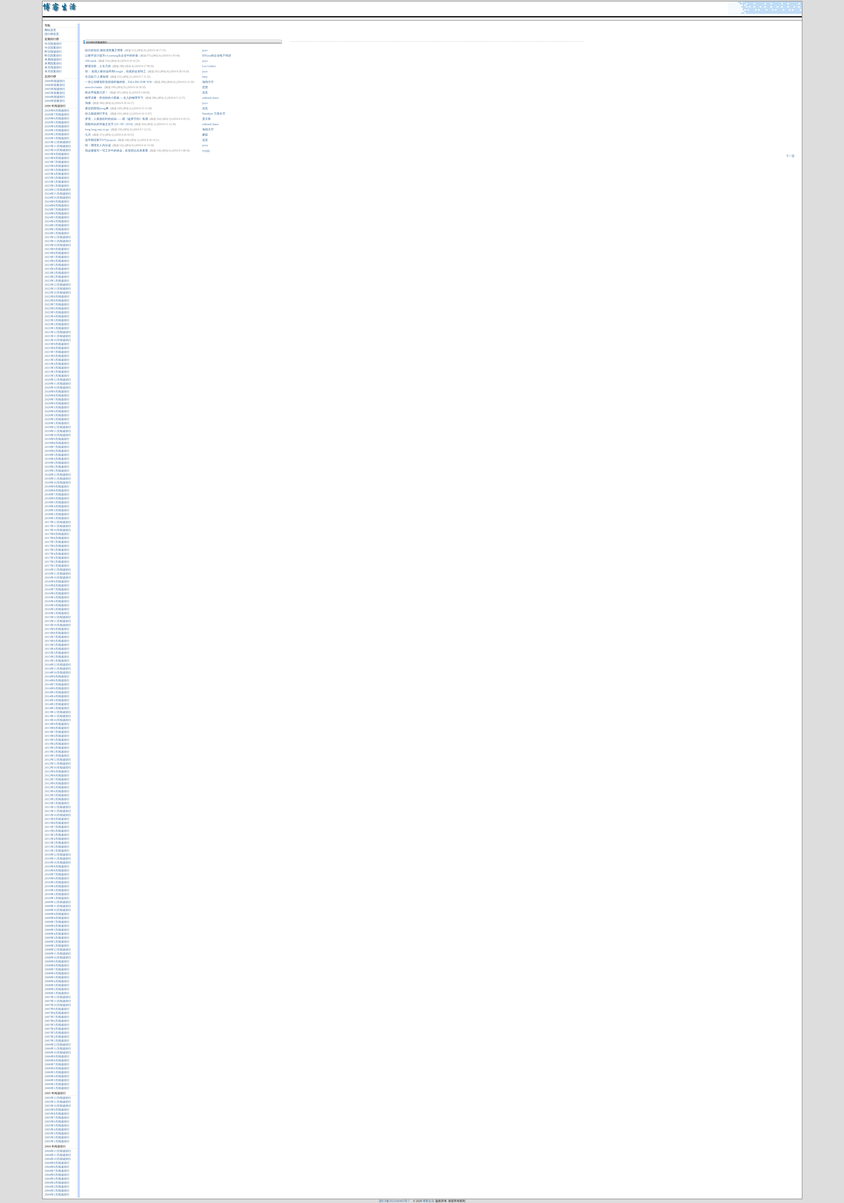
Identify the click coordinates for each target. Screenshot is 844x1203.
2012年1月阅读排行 (57, 803)
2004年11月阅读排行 (58, 1155)
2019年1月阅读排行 (57, 470)
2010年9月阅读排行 (57, 866)
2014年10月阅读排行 (58, 672)
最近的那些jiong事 (97, 108)
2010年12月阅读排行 (58, 854)
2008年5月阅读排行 (57, 977)
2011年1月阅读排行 (57, 850)
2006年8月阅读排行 (57, 1060)
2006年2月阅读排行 (57, 1084)
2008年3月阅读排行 (57, 985)
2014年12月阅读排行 (58, 664)
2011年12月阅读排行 (58, 807)
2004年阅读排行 (55, 97)
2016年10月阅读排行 (58, 577)
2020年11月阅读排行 (58, 383)
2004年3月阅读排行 (57, 1186)
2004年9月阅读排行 (57, 1163)
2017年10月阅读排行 (58, 530)
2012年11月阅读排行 (58, 763)
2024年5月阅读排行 (57, 217)
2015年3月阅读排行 (57, 652)
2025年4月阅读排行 (57, 173)
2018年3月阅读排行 (57, 510)
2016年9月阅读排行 (57, 581)
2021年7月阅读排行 (57, 352)
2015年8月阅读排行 (57, 633)
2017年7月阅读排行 (57, 542)
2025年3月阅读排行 (57, 177)
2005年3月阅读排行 (57, 1133)
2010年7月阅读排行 (57, 874)
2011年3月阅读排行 (57, 842)
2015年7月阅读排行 (57, 637)
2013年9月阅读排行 (57, 724)
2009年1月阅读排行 (57, 945)
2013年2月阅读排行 (57, 751)
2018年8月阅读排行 (57, 490)
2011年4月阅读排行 (57, 838)
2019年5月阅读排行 (57, 454)
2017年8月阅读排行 (57, 538)
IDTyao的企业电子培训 (216, 55)
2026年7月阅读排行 (57, 114)
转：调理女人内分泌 (98, 145)
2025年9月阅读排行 (57, 154)
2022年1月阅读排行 (57, 328)
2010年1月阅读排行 (57, 898)
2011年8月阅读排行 (57, 823)
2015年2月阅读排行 (57, 656)
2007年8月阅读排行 (57, 1013)
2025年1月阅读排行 (57, 185)
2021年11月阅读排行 (58, 336)
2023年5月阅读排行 (57, 265)
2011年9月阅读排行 (57, 819)
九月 (88, 134)
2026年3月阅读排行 (57, 130)
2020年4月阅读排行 (57, 411)
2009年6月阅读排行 (57, 925)
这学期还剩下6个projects (100, 140)
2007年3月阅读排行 (57, 1032)
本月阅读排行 (53, 67)
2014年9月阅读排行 (57, 676)
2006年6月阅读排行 (57, 1068)
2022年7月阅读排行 (57, 304)
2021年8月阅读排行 (57, 348)
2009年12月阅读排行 (58, 902)
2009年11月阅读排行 (58, 906)
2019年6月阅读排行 (57, 451)
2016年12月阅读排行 (58, 569)
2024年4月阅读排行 (57, 221)
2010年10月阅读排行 (58, 862)
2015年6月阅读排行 (57, 641)
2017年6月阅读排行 (57, 546)
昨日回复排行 (53, 55)
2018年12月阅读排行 (58, 474)
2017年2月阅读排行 (57, 561)
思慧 (205, 87)
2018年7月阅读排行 (57, 494)
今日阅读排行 (53, 43)
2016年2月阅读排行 (57, 609)
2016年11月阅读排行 (58, 573)
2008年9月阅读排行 (57, 961)
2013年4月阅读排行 (57, 743)
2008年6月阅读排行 (57, 973)
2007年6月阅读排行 (57, 1020)
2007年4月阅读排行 (57, 1028)
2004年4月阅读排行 (57, 1182)
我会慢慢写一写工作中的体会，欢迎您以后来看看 (116, 150)
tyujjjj (206, 150)
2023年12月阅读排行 (58, 237)
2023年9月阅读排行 (57, 249)
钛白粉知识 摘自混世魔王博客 (104, 50)
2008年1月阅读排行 (57, 993)
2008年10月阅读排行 (58, 957)
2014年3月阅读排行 (57, 700)
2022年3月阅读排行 (57, 320)
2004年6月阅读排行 (57, 1174)
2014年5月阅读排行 (57, 692)
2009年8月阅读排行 (57, 918)
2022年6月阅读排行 (57, 308)
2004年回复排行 (55, 100)
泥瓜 (205, 92)
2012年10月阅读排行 (58, 767)
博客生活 (428, 1201)
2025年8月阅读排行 (57, 158)
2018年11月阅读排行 (58, 478)
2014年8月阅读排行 (57, 680)
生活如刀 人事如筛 (97, 76)
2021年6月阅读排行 (57, 356)
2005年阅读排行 (55, 89)
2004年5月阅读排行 (57, 1178)
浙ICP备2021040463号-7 (394, 1201)
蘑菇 (205, 134)
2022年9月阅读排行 (57, 296)
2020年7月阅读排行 (57, 399)
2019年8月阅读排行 (57, 443)
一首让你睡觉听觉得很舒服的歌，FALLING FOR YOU (118, 82)
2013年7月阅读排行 (57, 732)
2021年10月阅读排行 (58, 340)
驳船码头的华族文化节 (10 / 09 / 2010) (109, 124)
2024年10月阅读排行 (58, 197)
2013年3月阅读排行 (57, 747)
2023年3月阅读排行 (57, 272)
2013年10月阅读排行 (58, 720)
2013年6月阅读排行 (57, 735)
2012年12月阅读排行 (58, 759)
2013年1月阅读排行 (57, 755)
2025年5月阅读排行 (57, 170)
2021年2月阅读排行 (57, 371)
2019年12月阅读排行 (58, 427)
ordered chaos (210, 97)
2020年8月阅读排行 (57, 395)
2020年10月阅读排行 (58, 387)
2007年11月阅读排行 (58, 1001)
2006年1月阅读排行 (57, 1088)
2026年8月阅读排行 (57, 110)
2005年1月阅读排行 (57, 1141)
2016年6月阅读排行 (57, 593)
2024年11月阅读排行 (58, 193)
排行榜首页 (52, 34)
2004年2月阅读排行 (57, 1190)
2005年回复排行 (55, 93)
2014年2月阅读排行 (57, 704)
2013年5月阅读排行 (57, 739)
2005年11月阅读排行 (58, 1101)
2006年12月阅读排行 (58, 1044)
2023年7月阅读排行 (57, 257)
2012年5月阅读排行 (57, 787)
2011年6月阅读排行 (57, 830)
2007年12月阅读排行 (58, 997)
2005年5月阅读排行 (57, 1125)
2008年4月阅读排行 (57, 981)
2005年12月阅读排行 (58, 1097)
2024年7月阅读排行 (57, 209)
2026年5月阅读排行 (57, 122)
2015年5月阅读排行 (57, 644)
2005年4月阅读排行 (57, 1129)
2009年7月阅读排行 (57, 922)
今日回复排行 (53, 47)
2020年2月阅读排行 (57, 419)
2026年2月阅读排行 (57, 134)
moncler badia (94, 87)
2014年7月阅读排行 (57, 684)
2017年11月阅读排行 (58, 526)
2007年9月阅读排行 (57, 1009)
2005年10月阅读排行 (58, 1105)
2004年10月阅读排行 (58, 1159)
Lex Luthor (209, 66)
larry (205, 76)
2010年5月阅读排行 (57, 882)
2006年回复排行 (55, 85)
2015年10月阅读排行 (58, 625)
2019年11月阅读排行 (58, 431)
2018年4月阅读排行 (57, 506)
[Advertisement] (134, 29)
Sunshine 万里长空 (213, 113)
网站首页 (50, 30)
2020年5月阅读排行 (57, 407)
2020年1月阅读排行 (57, 423)
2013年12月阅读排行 (58, 712)
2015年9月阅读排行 (57, 629)
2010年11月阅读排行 (58, 858)
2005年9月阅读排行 (57, 1109)
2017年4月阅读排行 (57, 553)
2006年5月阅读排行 (57, 1072)
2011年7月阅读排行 (57, 827)
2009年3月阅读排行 (57, 937)
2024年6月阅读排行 (57, 213)
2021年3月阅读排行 (57, 367)
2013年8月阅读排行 (57, 728)
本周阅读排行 (53, 59)
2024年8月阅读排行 (57, 205)
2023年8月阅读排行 (57, 253)
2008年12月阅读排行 (58, 949)
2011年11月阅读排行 (58, 811)
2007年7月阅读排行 (57, 1017)
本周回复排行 (53, 63)
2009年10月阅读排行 (58, 910)
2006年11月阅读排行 (58, 1048)
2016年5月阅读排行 (57, 597)
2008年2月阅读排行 (57, 989)
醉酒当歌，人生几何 (98, 66)
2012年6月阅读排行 (57, 783)
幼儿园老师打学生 (97, 113)
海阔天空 (208, 82)
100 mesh (90, 60)
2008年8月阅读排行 (57, 965)
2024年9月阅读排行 (57, 201)
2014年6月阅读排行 (57, 688)
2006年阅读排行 (55, 81)
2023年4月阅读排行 (57, 268)
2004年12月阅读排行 (58, 1151)
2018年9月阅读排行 (57, 486)
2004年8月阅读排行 (57, 1166)
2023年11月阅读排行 (58, 241)
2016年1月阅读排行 (57, 613)
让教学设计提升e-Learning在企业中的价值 (111, 55)
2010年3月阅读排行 (57, 890)
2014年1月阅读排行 (57, 708)
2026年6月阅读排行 (57, 118)
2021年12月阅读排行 (58, 332)
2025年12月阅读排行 (58, 142)
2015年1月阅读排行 (57, 660)
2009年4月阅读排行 (57, 933)
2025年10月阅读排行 (58, 150)
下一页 (790, 156)
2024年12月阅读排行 (58, 189)
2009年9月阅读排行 (57, 914)
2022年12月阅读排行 (58, 284)
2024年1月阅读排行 (57, 233)
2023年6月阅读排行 (57, 261)
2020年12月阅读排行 (58, 379)
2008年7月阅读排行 (57, 969)
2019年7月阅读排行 (57, 447)
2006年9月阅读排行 (57, 1056)
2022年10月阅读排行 (58, 292)
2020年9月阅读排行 (57, 391)
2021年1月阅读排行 (57, 375)
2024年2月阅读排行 (57, 229)
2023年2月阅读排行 (57, 276)
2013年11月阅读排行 (58, 716)
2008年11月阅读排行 (58, 953)
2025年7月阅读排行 (57, 162)
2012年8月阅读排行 (57, 775)
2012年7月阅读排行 (57, 779)
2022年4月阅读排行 (57, 316)
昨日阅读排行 (53, 51)
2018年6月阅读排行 (57, 498)
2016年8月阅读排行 (57, 585)
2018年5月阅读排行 (57, 502)
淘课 (88, 103)
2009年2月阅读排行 (57, 941)
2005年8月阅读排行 (57, 1113)
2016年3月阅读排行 (57, 605)
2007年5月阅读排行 (57, 1024)
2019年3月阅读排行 (57, 462)
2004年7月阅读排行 (57, 1170)
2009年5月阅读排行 (57, 929)
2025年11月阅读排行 (58, 146)
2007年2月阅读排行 (57, 1036)
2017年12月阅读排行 (58, 522)
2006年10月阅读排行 (58, 1052)
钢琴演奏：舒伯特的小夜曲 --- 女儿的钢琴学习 (114, 97)
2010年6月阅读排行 (57, 878)
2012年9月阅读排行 (57, 771)
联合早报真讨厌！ (96, 92)
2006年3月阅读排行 (57, 1080)
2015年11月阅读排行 (58, 621)
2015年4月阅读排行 (57, 648)
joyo (205, 50)
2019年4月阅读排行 (57, 458)
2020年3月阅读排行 (57, 415)
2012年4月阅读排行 (57, 791)
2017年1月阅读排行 (57, 565)
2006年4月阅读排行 (57, 1076)
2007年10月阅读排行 (58, 1005)
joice (205, 145)
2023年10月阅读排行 (58, 245)
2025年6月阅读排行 (57, 166)
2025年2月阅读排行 (57, 181)
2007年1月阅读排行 (57, 1040)
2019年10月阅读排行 (58, 435)
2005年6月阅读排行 (57, 1121)
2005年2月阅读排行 (57, 1137)
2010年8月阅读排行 (57, 870)
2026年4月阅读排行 (57, 126)
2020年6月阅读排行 (57, 403)
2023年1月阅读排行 (57, 280)
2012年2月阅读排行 (57, 799)
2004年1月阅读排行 (57, 1194)
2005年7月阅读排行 (57, 1117)
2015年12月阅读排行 (58, 617)
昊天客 (206, 118)
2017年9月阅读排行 (57, 534)
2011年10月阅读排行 (58, 815)
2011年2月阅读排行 (57, 846)
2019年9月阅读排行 (57, 439)
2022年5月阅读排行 (57, 312)
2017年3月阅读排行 (57, 557)
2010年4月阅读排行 (57, 886)
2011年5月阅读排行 (57, 834)
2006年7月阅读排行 (57, 1064)
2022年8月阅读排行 (57, 300)
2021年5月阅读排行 (57, 359)
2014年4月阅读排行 (57, 696)
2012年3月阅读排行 (57, 795)
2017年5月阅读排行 (57, 549)
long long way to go (97, 129)
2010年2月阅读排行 (57, 894)
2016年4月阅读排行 (57, 601)
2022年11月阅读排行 (58, 288)
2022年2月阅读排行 (57, 324)
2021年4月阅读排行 (57, 363)
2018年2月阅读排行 (57, 514)
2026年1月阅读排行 (57, 138)
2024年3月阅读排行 (57, 225)
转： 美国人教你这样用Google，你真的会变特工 (115, 71)
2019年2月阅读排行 (57, 466)
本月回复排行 (53, 71)
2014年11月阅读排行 (58, 668)
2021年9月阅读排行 (57, 344)
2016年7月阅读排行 (57, 589)
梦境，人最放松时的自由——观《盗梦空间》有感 (116, 118)
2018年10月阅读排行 (58, 482)
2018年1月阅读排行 (57, 518)
